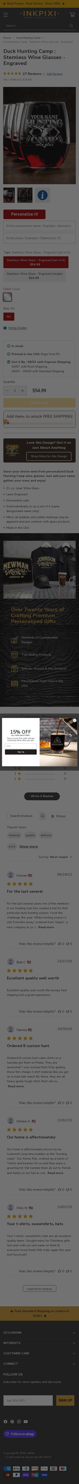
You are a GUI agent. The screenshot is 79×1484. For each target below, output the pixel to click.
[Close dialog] (74, 720)
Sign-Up (20, 752)
